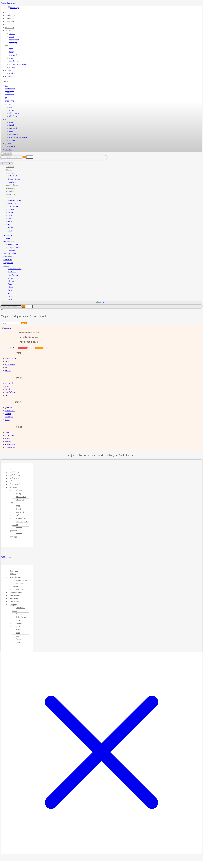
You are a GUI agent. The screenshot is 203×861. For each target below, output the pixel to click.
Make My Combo (12, 185)
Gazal (10, 221)
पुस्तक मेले (8, 70)
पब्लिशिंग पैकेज (9, 18)
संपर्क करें (12, 67)
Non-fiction (12, 203)
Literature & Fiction (14, 200)
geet (9, 224)
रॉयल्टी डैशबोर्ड (9, 28)
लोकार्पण (12, 34)
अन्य (6, 46)
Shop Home (10, 167)
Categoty (9, 197)
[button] (89, 81)
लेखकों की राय (14, 61)
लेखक (11, 49)
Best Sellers (10, 191)
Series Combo (12, 182)
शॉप (6, 25)
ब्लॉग (11, 58)
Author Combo (13, 176)
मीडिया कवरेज (14, 40)
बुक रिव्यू (12, 73)
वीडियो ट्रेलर (13, 43)
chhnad (10, 218)
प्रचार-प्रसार (8, 76)
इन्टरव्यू (11, 37)
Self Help (11, 212)
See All (10, 230)
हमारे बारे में (13, 55)
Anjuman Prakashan (8, 3)
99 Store (9, 170)
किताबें (11, 52)
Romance (11, 209)
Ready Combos (11, 173)
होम (6, 12)
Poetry (10, 227)
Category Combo (14, 179)
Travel (10, 215)
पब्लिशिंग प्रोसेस (10, 15)
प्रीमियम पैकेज (9, 21)
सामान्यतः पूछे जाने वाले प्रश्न (18, 64)
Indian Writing (13, 206)
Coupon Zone (10, 194)
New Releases (10, 188)
